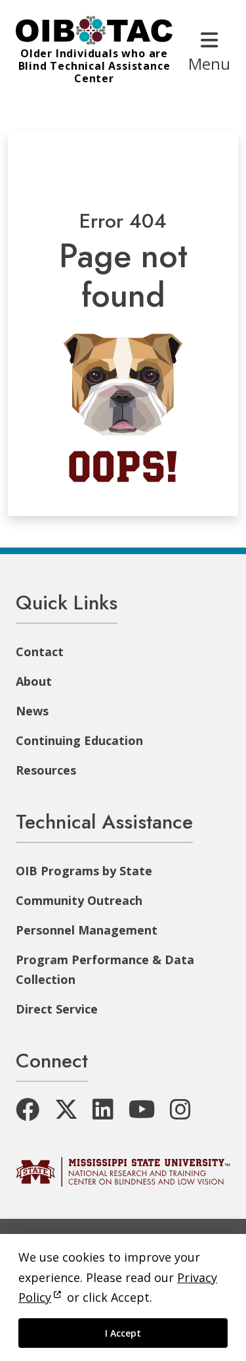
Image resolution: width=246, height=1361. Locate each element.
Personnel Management (86, 930)
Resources (46, 770)
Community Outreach (79, 900)
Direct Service (57, 1009)
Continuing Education (79, 740)
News (32, 711)
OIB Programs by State (84, 871)
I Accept (123, 1333)
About (34, 681)
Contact (40, 651)
